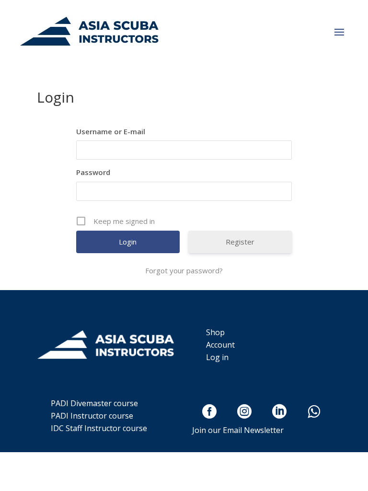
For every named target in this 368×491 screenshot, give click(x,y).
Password (93, 172)
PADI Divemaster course (94, 403)
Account (220, 344)
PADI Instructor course (92, 415)
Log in (217, 357)
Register (240, 241)
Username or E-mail (110, 131)
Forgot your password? (184, 270)
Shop (215, 332)
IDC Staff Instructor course (99, 428)
